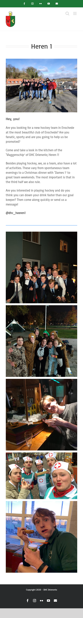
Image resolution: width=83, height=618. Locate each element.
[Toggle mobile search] (67, 13)
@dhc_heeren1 (16, 213)
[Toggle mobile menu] (75, 13)
